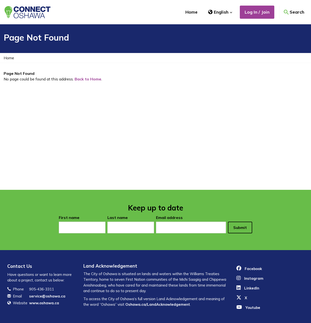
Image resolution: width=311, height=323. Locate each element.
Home (191, 12)
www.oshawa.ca (44, 303)
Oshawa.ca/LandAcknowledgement (157, 304)
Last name (117, 217)
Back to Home (88, 79)
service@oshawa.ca (47, 296)
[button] (220, 12)
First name (69, 217)
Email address (169, 217)
